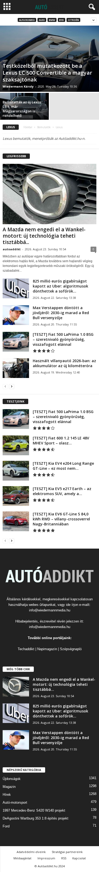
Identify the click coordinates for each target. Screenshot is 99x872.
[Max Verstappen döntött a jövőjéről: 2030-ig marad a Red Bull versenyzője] (16, 315)
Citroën (73, 20)
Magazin (9, 787)
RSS (63, 858)
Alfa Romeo (27, 20)
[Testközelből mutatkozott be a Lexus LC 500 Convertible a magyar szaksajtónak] (49, 59)
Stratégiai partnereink (67, 852)
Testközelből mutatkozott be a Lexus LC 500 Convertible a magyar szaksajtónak (47, 72)
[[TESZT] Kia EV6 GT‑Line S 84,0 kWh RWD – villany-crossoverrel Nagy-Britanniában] (16, 521)
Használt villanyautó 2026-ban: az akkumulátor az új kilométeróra (64, 363)
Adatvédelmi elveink (31, 852)
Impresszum (46, 858)
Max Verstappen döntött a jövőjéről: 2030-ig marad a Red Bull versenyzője (61, 312)
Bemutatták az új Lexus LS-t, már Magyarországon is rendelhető (22, 109)
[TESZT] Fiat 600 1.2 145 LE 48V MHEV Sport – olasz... (61, 440)
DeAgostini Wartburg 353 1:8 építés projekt (35, 818)
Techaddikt (26, 649)
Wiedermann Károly (18, 86)
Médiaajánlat (22, 858)
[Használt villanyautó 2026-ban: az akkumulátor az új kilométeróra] (16, 368)
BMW (52, 20)
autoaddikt (12, 249)
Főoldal (27, 127)
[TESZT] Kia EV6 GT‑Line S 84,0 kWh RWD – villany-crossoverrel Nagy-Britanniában (61, 518)
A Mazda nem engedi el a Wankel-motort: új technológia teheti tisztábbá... (44, 236)
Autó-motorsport (15, 802)
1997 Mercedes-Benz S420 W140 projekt (34, 810)
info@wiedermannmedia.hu (49, 610)
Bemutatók (44, 127)
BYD (61, 20)
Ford (6, 826)
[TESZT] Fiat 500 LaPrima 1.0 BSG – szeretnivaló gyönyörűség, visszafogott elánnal (63, 339)
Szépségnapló (71, 649)
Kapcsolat (79, 858)
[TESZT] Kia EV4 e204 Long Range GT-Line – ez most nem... (63, 466)
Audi (42, 20)
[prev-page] (5, 386)
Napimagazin (47, 649)
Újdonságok (12, 779)
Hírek (7, 795)
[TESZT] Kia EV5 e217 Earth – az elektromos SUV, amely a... (62, 491)
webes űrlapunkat (42, 605)
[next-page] (11, 386)
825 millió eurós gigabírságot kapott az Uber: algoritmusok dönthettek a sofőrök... (60, 286)
